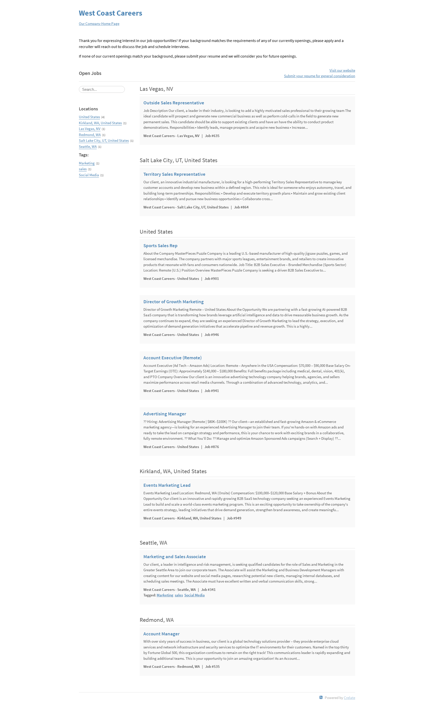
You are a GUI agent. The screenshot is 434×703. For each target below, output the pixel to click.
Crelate (349, 697)
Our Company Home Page (99, 23)
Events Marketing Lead (167, 485)
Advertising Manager (164, 414)
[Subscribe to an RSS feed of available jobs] (321, 697)
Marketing (87, 163)
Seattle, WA (88, 146)
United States (89, 116)
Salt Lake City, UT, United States (104, 140)
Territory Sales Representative (174, 174)
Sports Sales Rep (160, 245)
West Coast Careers (110, 13)
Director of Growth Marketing (173, 301)
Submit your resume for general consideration (319, 75)
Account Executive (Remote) (172, 358)
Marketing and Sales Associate (174, 556)
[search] (102, 89)
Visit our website (342, 70)
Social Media (89, 174)
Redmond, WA (90, 134)
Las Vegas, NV (89, 128)
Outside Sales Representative (173, 103)
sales (83, 168)
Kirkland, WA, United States (100, 122)
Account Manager (161, 634)
